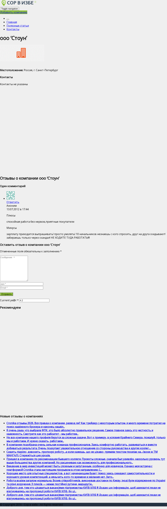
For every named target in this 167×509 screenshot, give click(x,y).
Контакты (13, 29)
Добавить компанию (13, 12)
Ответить (13, 202)
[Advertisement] (83, 130)
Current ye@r (9, 300)
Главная (12, 22)
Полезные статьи (18, 25)
